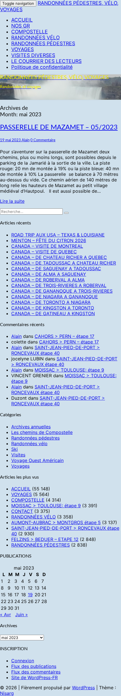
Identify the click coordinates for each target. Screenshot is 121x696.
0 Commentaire (42, 140)
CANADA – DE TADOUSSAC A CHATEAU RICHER (63, 263)
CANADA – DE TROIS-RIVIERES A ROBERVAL (58, 285)
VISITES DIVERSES (33, 55)
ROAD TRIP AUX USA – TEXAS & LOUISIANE (58, 235)
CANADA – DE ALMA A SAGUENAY (48, 274)
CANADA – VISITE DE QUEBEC (44, 251)
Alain (26, 140)
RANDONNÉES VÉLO (35, 37)
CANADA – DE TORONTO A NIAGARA (51, 302)
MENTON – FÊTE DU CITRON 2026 (48, 240)
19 (30, 594)
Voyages (20, 466)
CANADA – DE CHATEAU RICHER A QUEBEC (59, 257)
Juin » (21, 614)
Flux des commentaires (35, 672)
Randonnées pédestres (35, 438)
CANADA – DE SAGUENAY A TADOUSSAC (56, 268)
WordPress (83, 687)
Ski (14, 449)
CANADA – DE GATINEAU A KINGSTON (53, 313)
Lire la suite (12, 201)
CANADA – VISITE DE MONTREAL (47, 246)
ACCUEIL (22, 20)
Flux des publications (33, 666)
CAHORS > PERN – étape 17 (64, 336)
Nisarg (7, 693)
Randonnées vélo (29, 443)
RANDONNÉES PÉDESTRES (43, 43)
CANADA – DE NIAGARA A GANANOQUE (54, 296)
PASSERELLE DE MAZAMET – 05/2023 (59, 127)
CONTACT (22, 511)
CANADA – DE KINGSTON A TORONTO (52, 308)
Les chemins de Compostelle (42, 432)
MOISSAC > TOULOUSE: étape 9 (69, 370)
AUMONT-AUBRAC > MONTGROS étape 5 (56, 522)
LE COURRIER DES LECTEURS (46, 61)
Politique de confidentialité (42, 67)
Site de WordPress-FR (34, 677)
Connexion (22, 660)
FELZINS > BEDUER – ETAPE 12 (45, 539)
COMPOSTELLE (29, 32)
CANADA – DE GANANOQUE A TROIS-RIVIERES (62, 291)
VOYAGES (22, 49)
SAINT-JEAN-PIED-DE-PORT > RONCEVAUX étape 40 (55, 350)
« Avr (5, 614)
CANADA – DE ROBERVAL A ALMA (48, 280)
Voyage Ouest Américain (37, 460)
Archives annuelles (31, 426)
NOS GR (20, 26)
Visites (18, 455)
